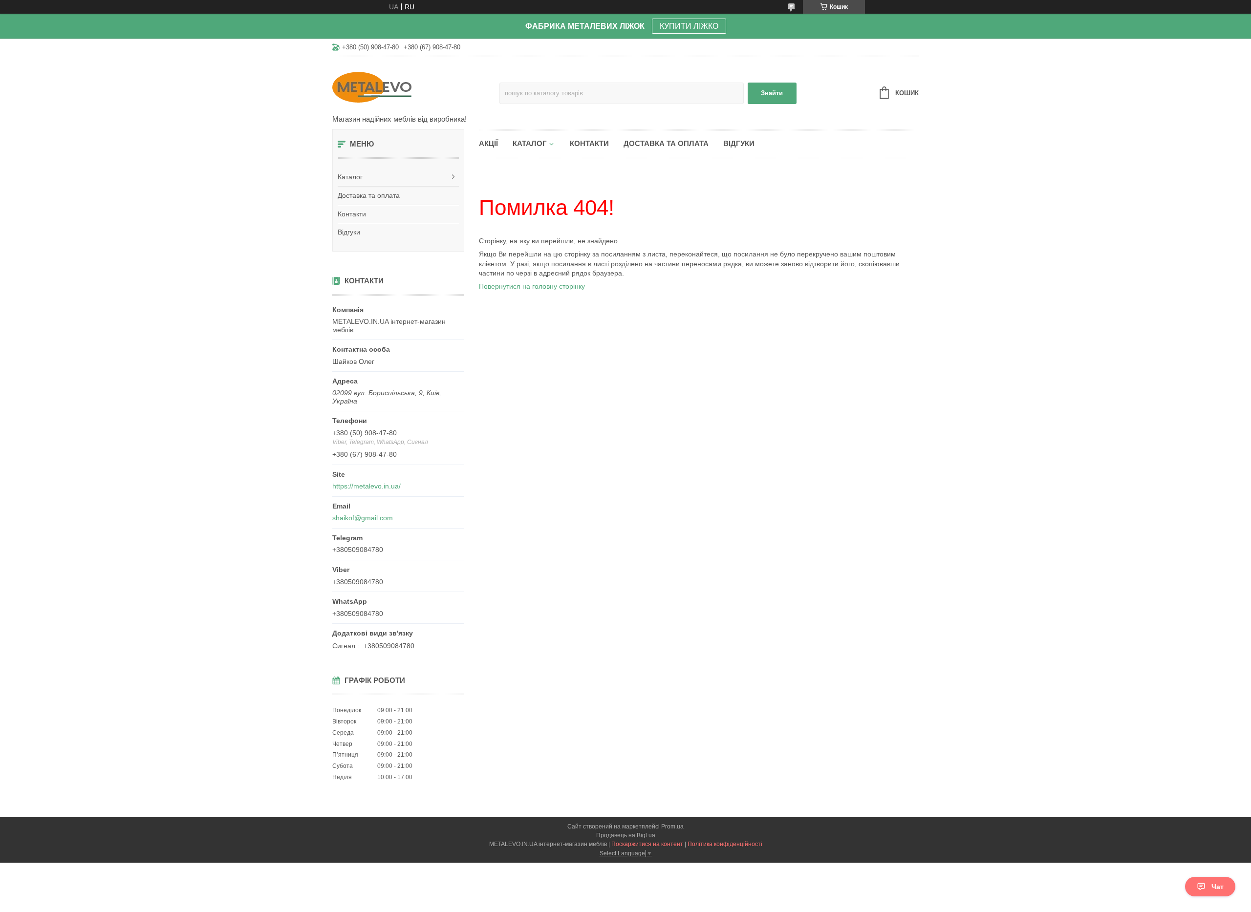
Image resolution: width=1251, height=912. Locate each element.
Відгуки (349, 232)
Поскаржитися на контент (647, 844)
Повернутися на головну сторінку (532, 286)
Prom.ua (672, 826)
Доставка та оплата (369, 195)
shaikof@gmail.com (362, 518)
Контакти (352, 214)
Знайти (772, 93)
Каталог (350, 177)
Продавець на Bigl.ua (625, 835)
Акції (488, 143)
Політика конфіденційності (725, 844)
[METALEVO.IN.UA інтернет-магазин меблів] (415, 86)
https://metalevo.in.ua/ (366, 486)
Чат (1217, 887)
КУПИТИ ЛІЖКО (689, 26)
